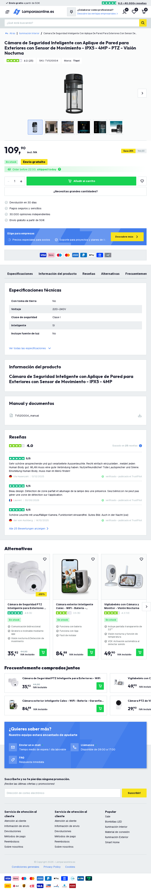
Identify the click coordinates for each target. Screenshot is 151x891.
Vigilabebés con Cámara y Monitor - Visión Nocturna (121, 606)
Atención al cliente (15, 821)
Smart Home (112, 842)
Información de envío (16, 826)
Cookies (70, 866)
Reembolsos (11, 841)
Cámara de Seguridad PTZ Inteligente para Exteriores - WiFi (26, 606)
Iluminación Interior (29, 33)
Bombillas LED (113, 821)
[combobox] (71, 23)
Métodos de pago (15, 836)
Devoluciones (12, 831)
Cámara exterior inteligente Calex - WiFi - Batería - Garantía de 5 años (74, 606)
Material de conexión (117, 832)
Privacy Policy (52, 866)
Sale (107, 816)
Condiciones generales (25, 866)
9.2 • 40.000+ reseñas (132, 3)
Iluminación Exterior (116, 837)
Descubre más (124, 236)
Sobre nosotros (13, 846)
